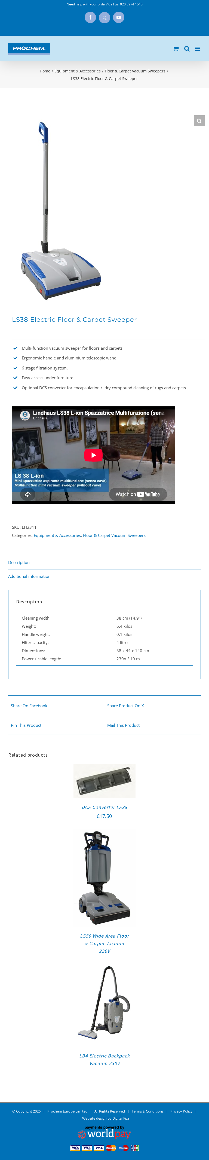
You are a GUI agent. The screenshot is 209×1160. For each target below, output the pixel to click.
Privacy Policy (181, 1111)
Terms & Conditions (148, 1111)
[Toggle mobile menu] (198, 49)
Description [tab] (19, 562)
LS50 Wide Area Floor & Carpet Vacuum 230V (104, 943)
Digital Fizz (120, 1118)
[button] (199, 120)
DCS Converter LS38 (104, 807)
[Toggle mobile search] (187, 49)
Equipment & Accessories (57, 535)
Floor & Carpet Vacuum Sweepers (114, 535)
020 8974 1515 (131, 4)
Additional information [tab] (29, 576)
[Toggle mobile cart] (176, 49)
